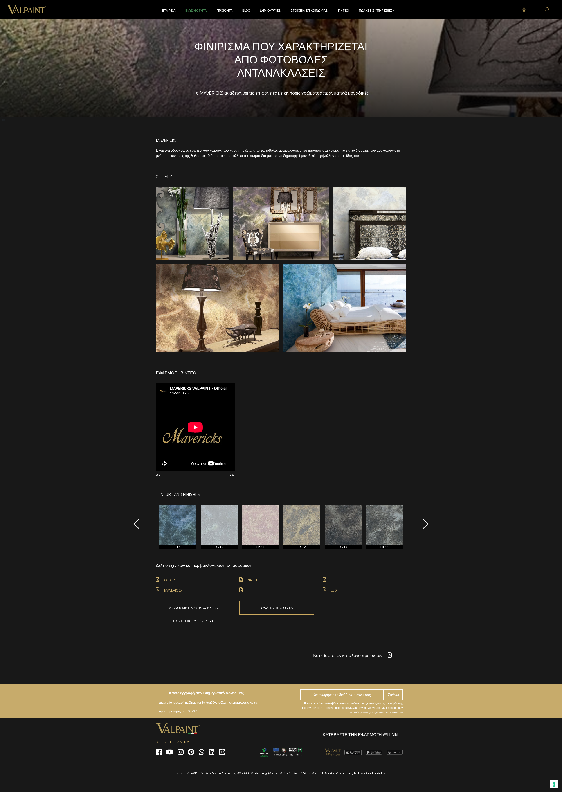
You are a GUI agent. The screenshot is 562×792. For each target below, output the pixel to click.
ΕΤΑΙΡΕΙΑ (168, 10)
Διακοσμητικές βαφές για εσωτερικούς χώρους (193, 614)
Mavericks (173, 590)
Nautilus (255, 580)
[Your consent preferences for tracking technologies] (554, 784)
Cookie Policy (376, 773)
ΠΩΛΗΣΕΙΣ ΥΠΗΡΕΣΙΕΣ (375, 10)
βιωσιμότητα (196, 10)
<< (158, 474)
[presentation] (136, 526)
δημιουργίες (270, 10)
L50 (334, 590)
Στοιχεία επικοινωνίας (309, 10)
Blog (246, 10)
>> (231, 474)
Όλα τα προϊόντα (277, 607)
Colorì (169, 580)
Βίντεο (343, 10)
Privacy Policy (352, 773)
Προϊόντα (224, 10)
